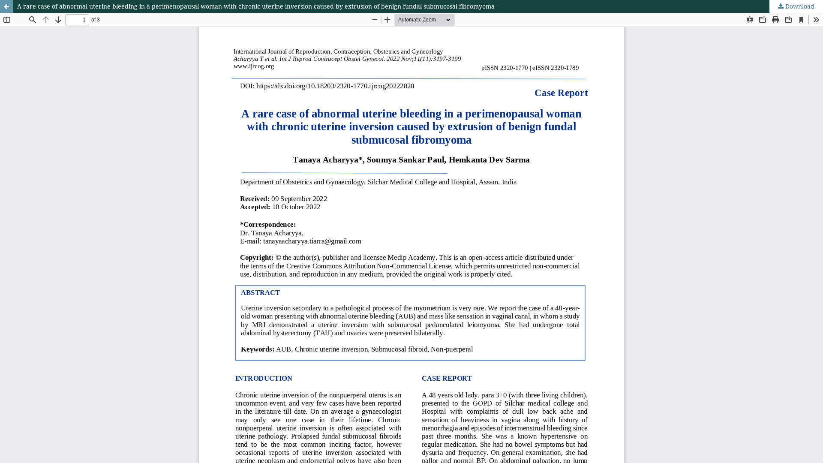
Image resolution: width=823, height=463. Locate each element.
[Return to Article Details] (6, 6)
